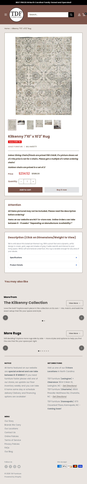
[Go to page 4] (44, 350)
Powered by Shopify (13, 477)
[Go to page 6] (48, 350)
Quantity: (12, 181)
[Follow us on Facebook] (6, 466)
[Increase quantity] (33, 181)
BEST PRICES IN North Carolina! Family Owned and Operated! (43, 2)
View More (73, 303)
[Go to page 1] (42, 320)
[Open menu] (6, 14)
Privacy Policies (12, 444)
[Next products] (81, 317)
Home (7, 28)
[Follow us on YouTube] (19, 466)
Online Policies (12, 436)
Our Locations (11, 428)
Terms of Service (13, 440)
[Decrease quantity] (21, 181)
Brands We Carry (13, 425)
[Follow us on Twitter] (10, 466)
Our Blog (9, 451)
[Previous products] (5, 317)
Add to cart (25, 189)
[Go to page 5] (46, 350)
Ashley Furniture (15, 146)
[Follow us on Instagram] (14, 466)
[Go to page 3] (42, 350)
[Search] (71, 14)
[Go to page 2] (44, 320)
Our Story (9, 421)
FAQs (7, 447)
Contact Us (10, 432)
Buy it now (62, 189)
